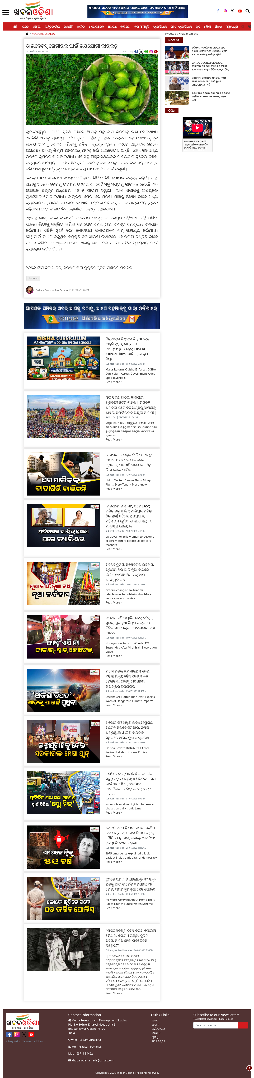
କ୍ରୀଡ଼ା (81, 26)
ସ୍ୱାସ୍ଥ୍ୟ (232, 26)
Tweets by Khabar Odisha (181, 34)
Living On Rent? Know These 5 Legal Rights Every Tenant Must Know (129, 482)
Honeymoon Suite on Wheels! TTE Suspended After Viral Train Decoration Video (131, 647)
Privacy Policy (13, 1041)
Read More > (114, 382)
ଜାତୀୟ (37, 26)
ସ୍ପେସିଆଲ (160, 26)
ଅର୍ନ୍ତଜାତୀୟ (52, 26)
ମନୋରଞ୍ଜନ (96, 26)
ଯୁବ (198, 26)
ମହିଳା (207, 26)
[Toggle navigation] (248, 11)
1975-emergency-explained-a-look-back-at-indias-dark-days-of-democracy (131, 855)
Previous (242, 26)
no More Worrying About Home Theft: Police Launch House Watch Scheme (130, 902)
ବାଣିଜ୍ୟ (125, 26)
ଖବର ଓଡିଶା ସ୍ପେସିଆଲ (43, 33)
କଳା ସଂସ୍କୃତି (141, 26)
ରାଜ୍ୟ (25, 26)
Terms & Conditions (32, 1041)
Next (249, 26)
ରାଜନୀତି (68, 26)
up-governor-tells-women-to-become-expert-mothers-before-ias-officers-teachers (130, 541)
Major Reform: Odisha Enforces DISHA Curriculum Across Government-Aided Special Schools (131, 374)
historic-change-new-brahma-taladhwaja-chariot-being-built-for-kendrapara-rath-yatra (128, 594)
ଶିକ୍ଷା (218, 26)
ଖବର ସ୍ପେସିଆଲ (181, 26)
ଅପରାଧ (112, 26)
